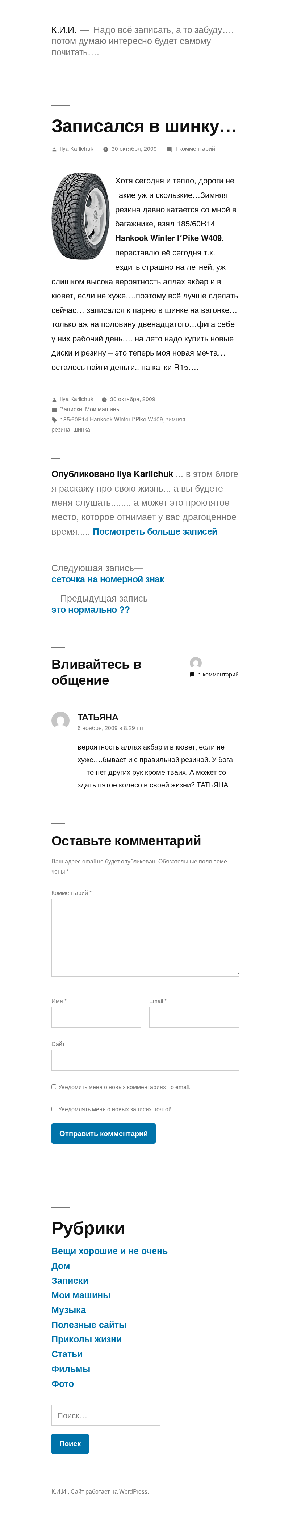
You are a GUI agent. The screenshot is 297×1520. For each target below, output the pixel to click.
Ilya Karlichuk (76, 148)
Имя (59, 1001)
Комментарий (71, 892)
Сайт (58, 1044)
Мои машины (103, 409)
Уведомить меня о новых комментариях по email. (124, 1087)
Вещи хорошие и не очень (109, 1250)
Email (158, 1001)
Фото (62, 1383)
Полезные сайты (88, 1324)
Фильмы (70, 1368)
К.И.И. (63, 29)
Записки (71, 409)
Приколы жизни (86, 1338)
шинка (81, 429)
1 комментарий (195, 148)
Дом (60, 1265)
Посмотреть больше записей (155, 531)
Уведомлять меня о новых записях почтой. (115, 1109)
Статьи (67, 1353)
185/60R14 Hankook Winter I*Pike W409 (111, 419)
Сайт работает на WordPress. (110, 1491)
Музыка (68, 1309)
